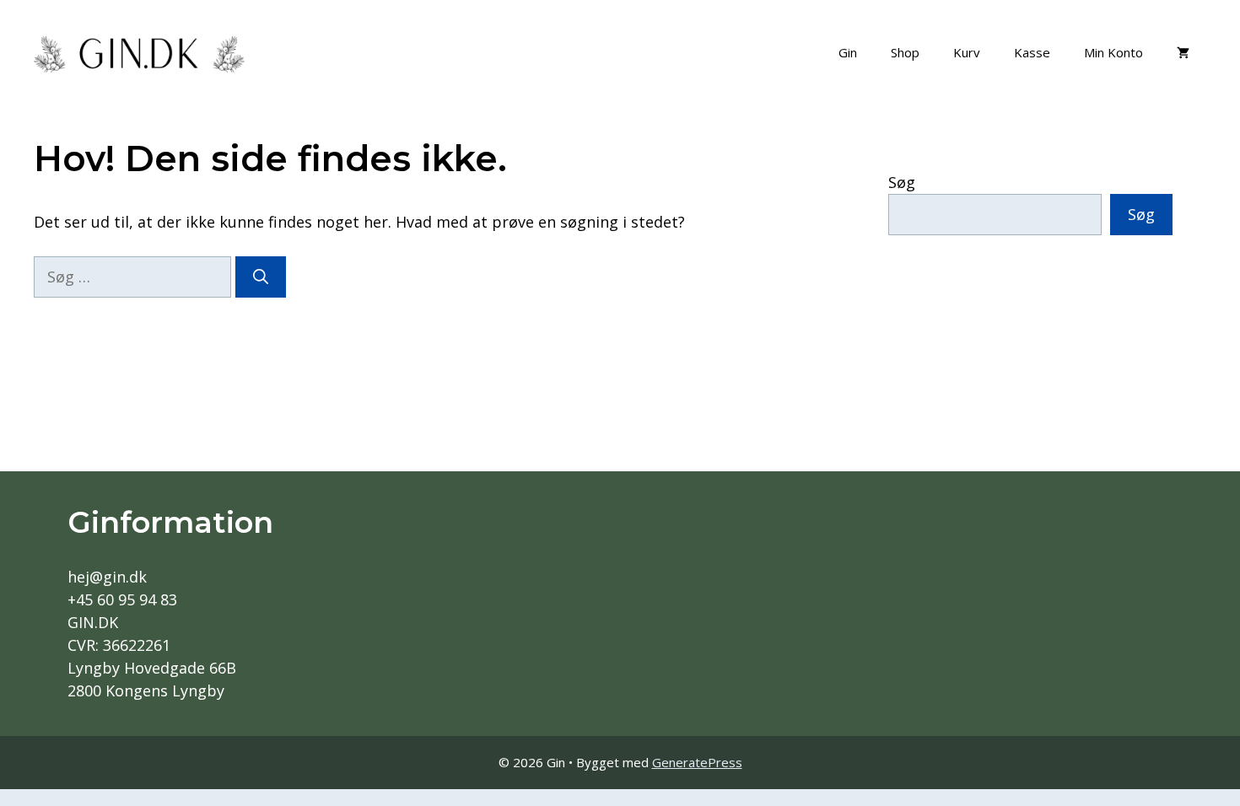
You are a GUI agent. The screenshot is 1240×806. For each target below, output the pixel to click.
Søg (901, 182)
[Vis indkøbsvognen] (1183, 52)
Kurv (966, 52)
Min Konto (1113, 52)
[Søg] (260, 277)
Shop (905, 52)
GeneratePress (697, 762)
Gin (847, 52)
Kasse (1032, 52)
